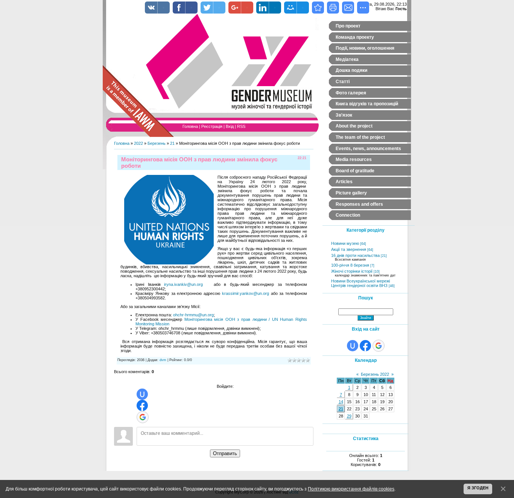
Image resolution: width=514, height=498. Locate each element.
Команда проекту (355, 37)
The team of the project (360, 137)
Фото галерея (351, 93)
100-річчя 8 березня (350, 265)
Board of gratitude (355, 170)
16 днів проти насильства (355, 255)
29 (349, 416)
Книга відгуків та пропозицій (367, 103)
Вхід (230, 126)
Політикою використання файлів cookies (351, 488)
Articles (344, 181)
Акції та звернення (348, 249)
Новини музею (345, 243)
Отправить (225, 453)
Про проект (348, 26)
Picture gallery (351, 193)
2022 (138, 143)
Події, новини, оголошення (365, 48)
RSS (241, 126)
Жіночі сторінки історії (352, 271)
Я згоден (477, 488)
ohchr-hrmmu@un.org (193, 315)
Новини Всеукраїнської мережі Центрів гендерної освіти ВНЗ (360, 283)
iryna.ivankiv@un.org (183, 284)
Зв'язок (344, 115)
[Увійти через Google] (143, 417)
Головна (190, 126)
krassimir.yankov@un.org (245, 293)
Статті (343, 81)
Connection (348, 215)
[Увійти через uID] (142, 394)
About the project (354, 126)
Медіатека (347, 59)
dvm (163, 360)
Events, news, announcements (368, 148)
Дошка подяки (351, 70)
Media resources (354, 159)
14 (341, 401)
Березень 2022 (375, 374)
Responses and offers (359, 204)
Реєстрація (211, 126)
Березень (157, 143)
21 (172, 143)
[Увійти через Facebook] (142, 405)
